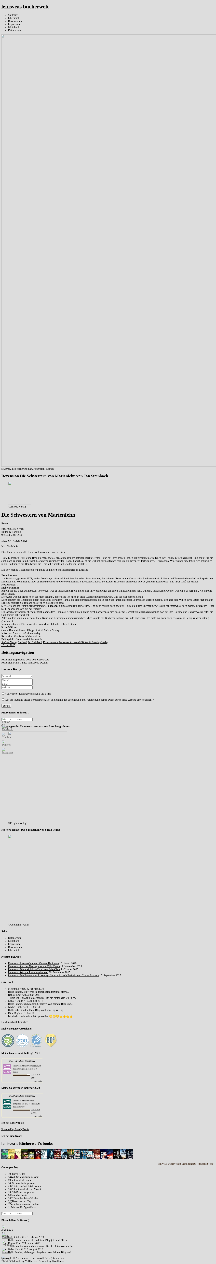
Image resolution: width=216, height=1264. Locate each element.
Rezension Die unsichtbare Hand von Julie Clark (34, 969)
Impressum (14, 24)
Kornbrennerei (51, 642)
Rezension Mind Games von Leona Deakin (24, 662)
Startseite (13, 15)
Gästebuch (13, 27)
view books (38, 1081)
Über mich (13, 18)
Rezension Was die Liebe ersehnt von (28, 972)
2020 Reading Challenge (22, 1095)
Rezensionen (15, 21)
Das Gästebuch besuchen (14, 1022)
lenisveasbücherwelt (70, 642)
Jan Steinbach (35, 642)
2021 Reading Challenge (22, 1060)
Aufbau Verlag (9, 642)
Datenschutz (14, 30)
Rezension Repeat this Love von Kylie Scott (25, 659)
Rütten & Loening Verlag (94, 642)
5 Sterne (5, 468)
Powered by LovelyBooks (15, 1129)
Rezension (39, 468)
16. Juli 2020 (8, 645)
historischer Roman (21, 468)
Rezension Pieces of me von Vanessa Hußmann (33, 963)
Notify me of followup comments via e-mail (28, 693)
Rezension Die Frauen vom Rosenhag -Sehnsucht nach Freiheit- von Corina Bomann (53, 975)
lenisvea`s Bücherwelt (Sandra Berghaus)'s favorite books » (186, 1163)
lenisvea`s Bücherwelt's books (27, 1143)
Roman (50, 468)
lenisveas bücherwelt (25, 7)
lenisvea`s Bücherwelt (22, 1065)
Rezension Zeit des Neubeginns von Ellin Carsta (34, 966)
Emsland (22, 642)
